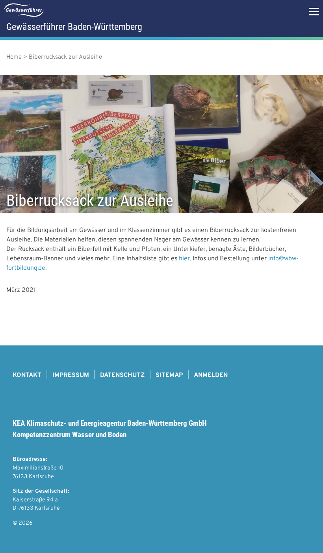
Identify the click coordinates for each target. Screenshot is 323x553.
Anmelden (211, 375)
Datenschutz (122, 375)
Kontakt (27, 375)
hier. (185, 259)
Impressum (70, 375)
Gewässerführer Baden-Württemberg (74, 26)
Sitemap (169, 375)
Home (14, 57)
